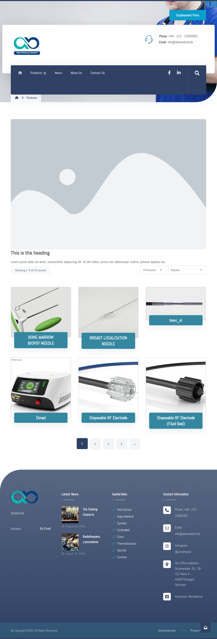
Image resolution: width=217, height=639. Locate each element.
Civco (120, 537)
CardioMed (123, 530)
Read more (43, 323)
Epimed (121, 523)
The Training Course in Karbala (90, 514)
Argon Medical (125, 516)
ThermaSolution (126, 544)
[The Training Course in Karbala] (70, 514)
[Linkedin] (179, 72)
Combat (122, 557)
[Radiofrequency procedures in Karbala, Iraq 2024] (70, 542)
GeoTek (121, 550)
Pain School (124, 510)
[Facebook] (169, 72)
